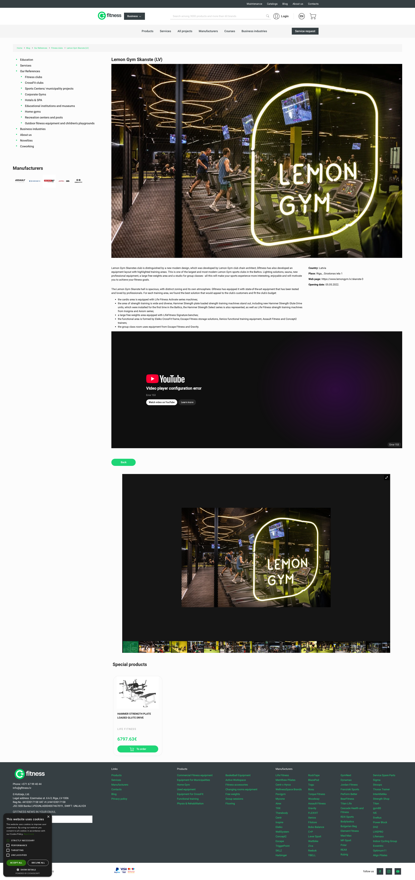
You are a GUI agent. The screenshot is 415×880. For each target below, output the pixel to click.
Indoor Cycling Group (385, 841)
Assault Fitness (317, 803)
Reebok (312, 850)
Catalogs (272, 3)
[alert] (27, 845)
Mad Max (346, 835)
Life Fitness (282, 775)
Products (116, 775)
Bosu (311, 789)
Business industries (33, 129)
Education (26, 59)
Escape (280, 841)
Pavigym (281, 794)
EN (301, 16)
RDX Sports (347, 816)
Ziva (310, 845)
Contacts (313, 3)
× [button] (48, 817)
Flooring (230, 803)
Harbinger (281, 855)
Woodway (314, 798)
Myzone (280, 798)
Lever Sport (314, 836)
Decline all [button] (38, 862)
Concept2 (281, 836)
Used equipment (186, 789)
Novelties (26, 140)
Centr (279, 817)
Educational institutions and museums (50, 106)
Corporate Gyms (35, 94)
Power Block (380, 822)
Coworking (27, 146)
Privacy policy (119, 798)
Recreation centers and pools (44, 117)
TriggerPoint (283, 845)
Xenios (312, 817)
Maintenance (254, 3)
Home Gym (183, 784)
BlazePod (313, 780)
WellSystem (282, 831)
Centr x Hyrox (283, 784)
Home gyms (33, 111)
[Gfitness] (110, 16)
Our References (30, 71)
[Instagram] (389, 871)
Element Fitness (350, 830)
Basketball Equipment (237, 775)
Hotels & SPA (33, 100)
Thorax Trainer (381, 789)
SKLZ (279, 850)
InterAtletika (380, 794)
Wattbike (313, 841)
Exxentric (378, 845)
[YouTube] (398, 871)
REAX (344, 849)
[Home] (30, 780)
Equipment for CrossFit (190, 794)
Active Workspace (235, 780)
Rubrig (344, 854)
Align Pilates (380, 855)
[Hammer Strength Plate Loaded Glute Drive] (137, 692)
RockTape (314, 775)
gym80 (377, 808)
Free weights (232, 794)
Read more (29, 834)
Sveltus (377, 817)
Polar (344, 845)
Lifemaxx (378, 836)
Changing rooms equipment (241, 789)
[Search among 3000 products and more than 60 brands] (267, 16)
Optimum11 (380, 850)
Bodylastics (347, 821)
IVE (375, 812)
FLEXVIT (313, 812)
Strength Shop (381, 798)
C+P (310, 831)
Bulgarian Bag (349, 826)
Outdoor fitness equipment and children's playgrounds (60, 123)
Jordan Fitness (349, 784)
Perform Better (349, 794)
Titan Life (346, 803)
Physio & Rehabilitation (190, 803)
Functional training (188, 798)
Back (123, 462)
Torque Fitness (316, 794)
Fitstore (312, 822)
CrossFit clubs (34, 82)
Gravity (312, 808)
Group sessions (234, 798)
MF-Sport (346, 840)
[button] (8, 840)
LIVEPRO (378, 831)
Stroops (377, 784)
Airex (278, 803)
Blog (285, 3)
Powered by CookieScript (28, 873)
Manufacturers (119, 784)
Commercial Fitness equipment (195, 775)
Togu (311, 784)
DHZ (375, 827)
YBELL (312, 855)
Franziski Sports (350, 789)
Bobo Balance (316, 827)
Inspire (279, 822)
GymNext (346, 775)
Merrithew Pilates (285, 780)
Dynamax (346, 780)
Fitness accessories (236, 784)
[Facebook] (380, 871)
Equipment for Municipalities (193, 780)
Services (25, 65)
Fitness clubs (33, 77)
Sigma (376, 780)
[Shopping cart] (313, 16)
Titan (376, 803)
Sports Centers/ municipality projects (49, 88)
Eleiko (279, 827)
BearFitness (347, 798)
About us (298, 3)
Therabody (282, 812)
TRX (278, 808)
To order (141, 749)
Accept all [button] (16, 862)
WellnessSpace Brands (289, 789)
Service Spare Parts (384, 775)
